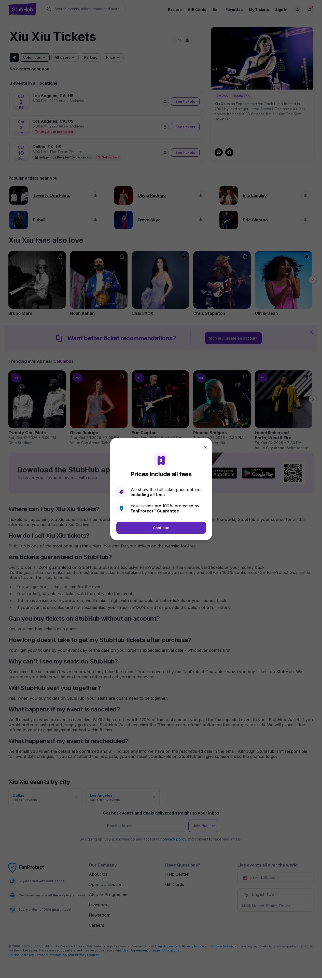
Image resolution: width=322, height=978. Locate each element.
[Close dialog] (205, 447)
